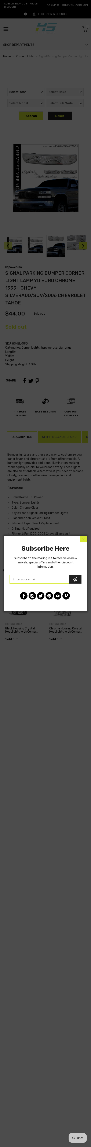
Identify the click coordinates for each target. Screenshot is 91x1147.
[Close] (83, 539)
